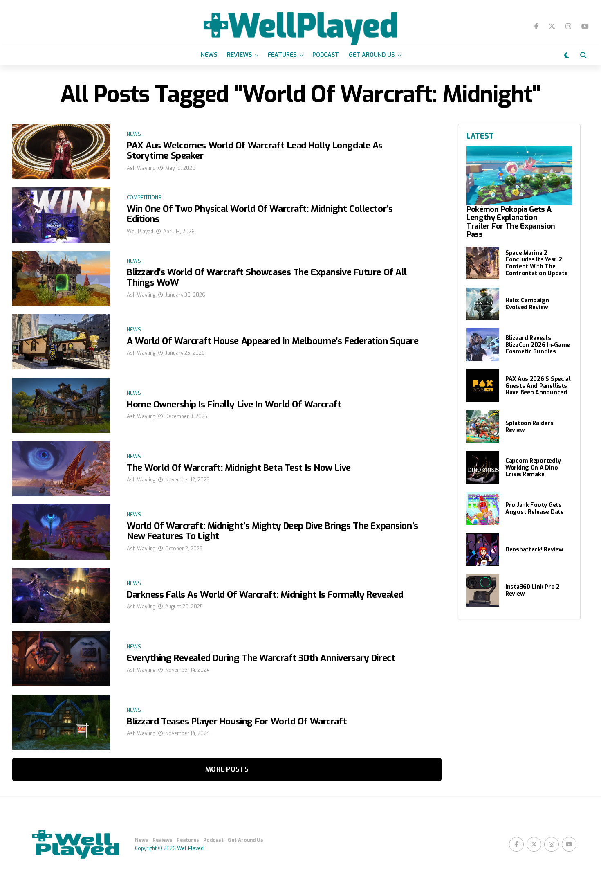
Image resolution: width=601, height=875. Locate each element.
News (209, 55)
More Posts (227, 769)
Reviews (239, 55)
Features (282, 55)
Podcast (325, 55)
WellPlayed (140, 231)
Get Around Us (372, 55)
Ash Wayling (141, 168)
